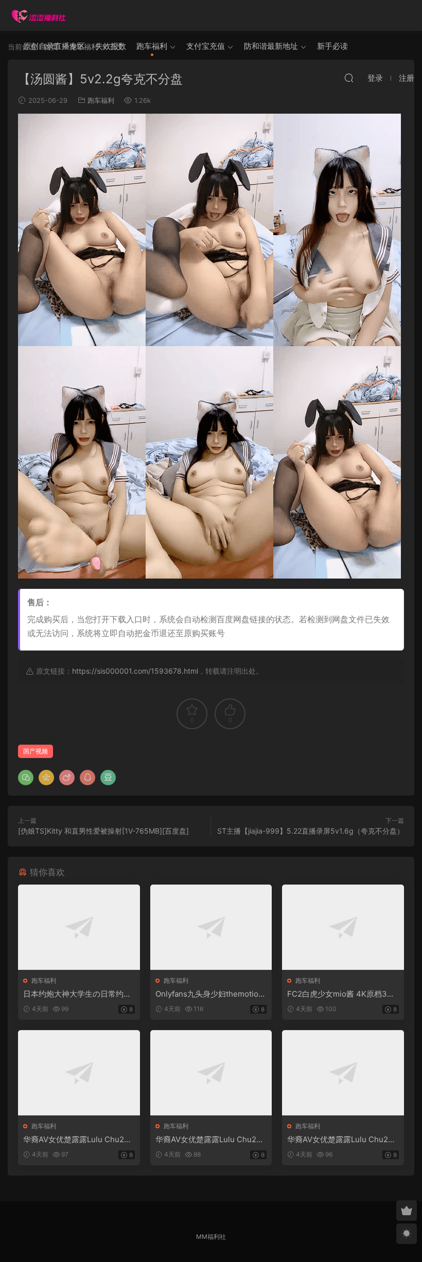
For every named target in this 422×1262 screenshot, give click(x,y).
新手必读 (332, 46)
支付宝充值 (205, 46)
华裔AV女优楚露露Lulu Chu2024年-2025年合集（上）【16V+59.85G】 (78, 1139)
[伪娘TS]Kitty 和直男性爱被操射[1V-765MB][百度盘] (103, 830)
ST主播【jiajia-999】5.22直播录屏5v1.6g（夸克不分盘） (310, 830)
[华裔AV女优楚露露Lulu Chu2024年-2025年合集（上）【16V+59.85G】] (79, 1072)
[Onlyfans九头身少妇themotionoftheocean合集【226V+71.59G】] (211, 927)
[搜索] (349, 77)
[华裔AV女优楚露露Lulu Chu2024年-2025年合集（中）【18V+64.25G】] (211, 1072)
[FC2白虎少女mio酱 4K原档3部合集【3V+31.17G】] (343, 927)
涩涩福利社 (38, 15)
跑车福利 (151, 46)
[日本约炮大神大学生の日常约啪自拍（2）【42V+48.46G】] (79, 927)
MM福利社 (211, 1236)
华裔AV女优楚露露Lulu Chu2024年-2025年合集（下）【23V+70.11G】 (342, 1139)
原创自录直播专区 (54, 46)
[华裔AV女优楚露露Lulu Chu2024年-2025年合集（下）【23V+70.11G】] (343, 1072)
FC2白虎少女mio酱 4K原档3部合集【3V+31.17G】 (341, 994)
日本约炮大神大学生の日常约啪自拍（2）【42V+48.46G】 (77, 994)
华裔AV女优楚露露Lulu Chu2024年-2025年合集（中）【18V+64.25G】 (211, 1139)
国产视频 (35, 751)
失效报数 (110, 46)
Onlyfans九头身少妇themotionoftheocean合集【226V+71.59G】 (209, 994)
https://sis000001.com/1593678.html (135, 670)
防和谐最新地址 (271, 46)
